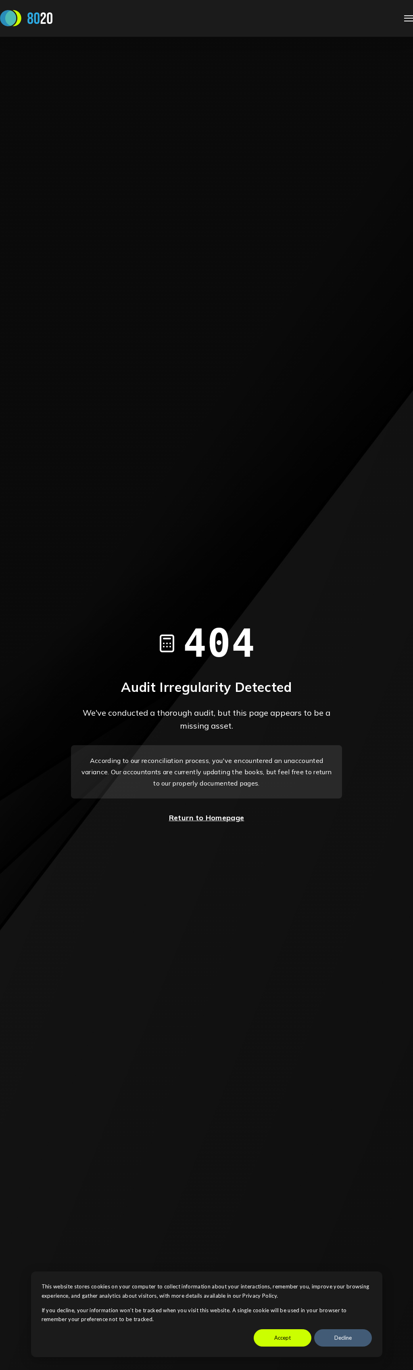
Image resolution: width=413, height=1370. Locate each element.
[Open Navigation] (408, 18)
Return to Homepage (206, 817)
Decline (343, 1337)
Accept (282, 1337)
